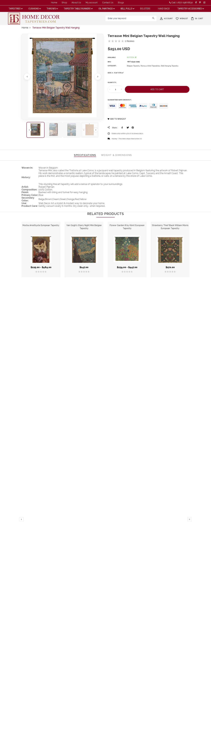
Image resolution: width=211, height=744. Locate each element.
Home (54, 2)
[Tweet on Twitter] (128, 127)
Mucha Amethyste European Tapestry (41, 225)
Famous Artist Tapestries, (151, 66)
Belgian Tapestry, (134, 66)
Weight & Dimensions (116, 155)
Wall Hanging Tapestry (169, 66)
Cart (199, 19)
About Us (76, 2)
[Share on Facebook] (123, 127)
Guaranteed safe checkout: (119, 100)
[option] (62, 76)
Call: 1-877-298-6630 (182, 2)
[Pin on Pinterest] (133, 127)
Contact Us (107, 2)
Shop (64, 2)
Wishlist (184, 19)
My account (92, 2)
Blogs (121, 2)
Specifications (85, 155)
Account (168, 19)
